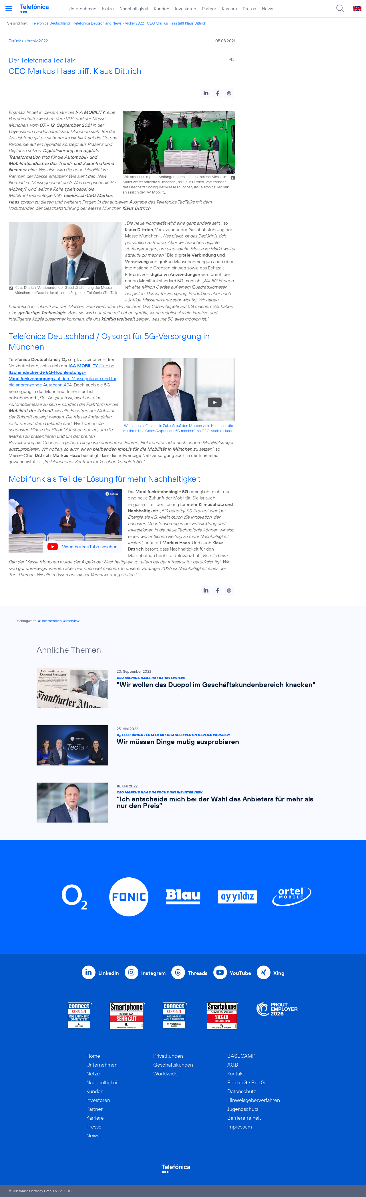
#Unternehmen (50, 621)
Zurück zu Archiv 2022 (28, 40)
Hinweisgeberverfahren (253, 1100)
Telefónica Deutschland (51, 23)
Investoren (185, 8)
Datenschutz (241, 1091)
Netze (108, 8)
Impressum (239, 1126)
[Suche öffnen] (340, 8)
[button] (206, 93)
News (267, 8)
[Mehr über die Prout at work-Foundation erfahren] (277, 1015)
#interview (71, 621)
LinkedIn (108, 973)
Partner (209, 8)
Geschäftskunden (173, 1064)
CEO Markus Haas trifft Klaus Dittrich (176, 23)
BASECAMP (241, 1056)
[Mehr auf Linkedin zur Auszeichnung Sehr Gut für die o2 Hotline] (175, 1015)
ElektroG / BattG (246, 1082)
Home (93, 1056)
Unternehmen (82, 8)
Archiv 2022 (134, 23)
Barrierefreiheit (244, 1118)
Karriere (229, 8)
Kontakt (235, 1073)
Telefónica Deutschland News (97, 23)
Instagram (153, 973)
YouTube (240, 973)
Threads (198, 973)
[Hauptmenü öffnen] (8, 8)
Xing (279, 973)
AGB (232, 1064)
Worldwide (165, 1073)
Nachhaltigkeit (134, 8)
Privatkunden (168, 1056)
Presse (249, 8)
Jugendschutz (242, 1109)
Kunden (161, 8)
